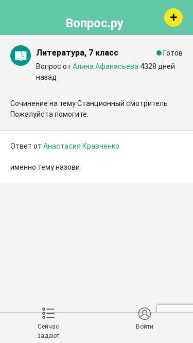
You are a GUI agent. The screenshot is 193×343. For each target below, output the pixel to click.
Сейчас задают (48, 331)
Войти (144, 326)
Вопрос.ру (94, 21)
